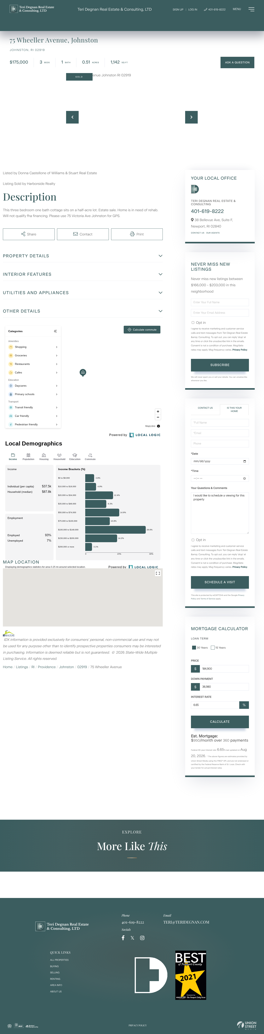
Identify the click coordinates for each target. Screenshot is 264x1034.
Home (8, 667)
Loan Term (199, 638)
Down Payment (202, 679)
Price (195, 660)
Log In (192, 9)
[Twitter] (132, 938)
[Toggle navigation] (243, 9)
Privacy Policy (239, 349)
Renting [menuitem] (55, 979)
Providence (47, 667)
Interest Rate (201, 697)
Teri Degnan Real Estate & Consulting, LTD (114, 9)
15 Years (220, 647)
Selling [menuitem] (54, 972)
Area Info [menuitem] (56, 985)
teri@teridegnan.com (186, 922)
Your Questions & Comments (209, 488)
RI (33, 667)
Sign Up (178, 9)
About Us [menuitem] (56, 991)
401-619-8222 (217, 9)
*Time (194, 471)
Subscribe (220, 365)
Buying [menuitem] (54, 966)
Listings (22, 667)
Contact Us (197, 233)
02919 (82, 667)
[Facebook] (123, 938)
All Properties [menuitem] (59, 960)
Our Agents (213, 233)
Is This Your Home (234, 410)
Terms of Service (208, 598)
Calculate (220, 722)
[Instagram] (142, 938)
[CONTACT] (237, 62)
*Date (194, 453)
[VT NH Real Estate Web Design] (246, 1025)
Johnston (66, 667)
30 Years (202, 647)
